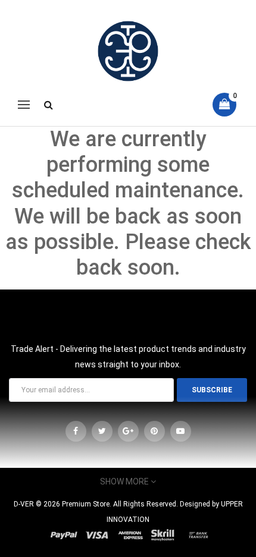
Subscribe (212, 390)
